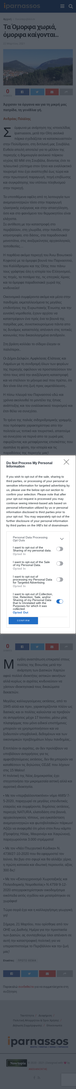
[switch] (59, 549)
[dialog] (38, 544)
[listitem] (38, 539)
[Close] (68, 463)
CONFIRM (23, 620)
